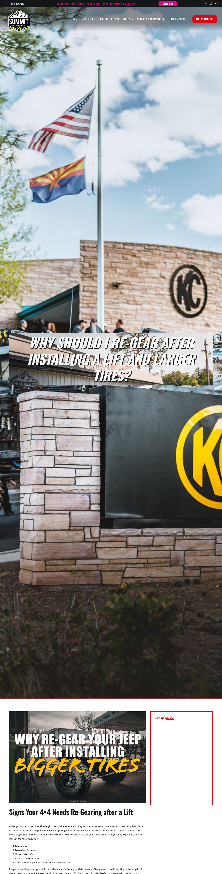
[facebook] (206, 4)
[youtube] (216, 4)
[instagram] (211, 4)
